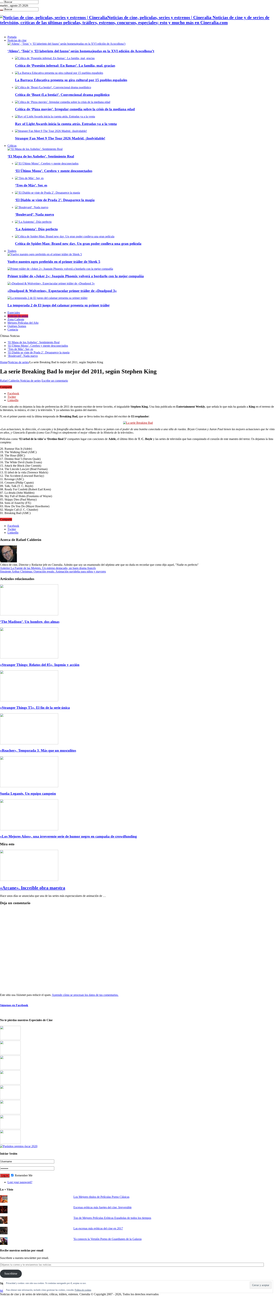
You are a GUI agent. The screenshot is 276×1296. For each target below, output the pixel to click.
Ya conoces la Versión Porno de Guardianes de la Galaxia (107, 1239)
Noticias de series (18, 316)
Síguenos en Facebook (14, 1005)
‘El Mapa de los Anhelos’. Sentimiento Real (41, 156)
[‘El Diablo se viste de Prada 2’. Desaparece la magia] (47, 192)
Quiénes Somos (17, 326)
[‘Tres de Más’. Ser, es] (29, 178)
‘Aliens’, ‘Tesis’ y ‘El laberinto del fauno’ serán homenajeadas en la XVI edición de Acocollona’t (81, 51)
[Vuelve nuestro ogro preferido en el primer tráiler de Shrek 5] (45, 254)
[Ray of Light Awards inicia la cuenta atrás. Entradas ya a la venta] (55, 116)
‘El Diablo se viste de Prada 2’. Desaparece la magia (55, 200)
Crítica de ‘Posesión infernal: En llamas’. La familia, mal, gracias (65, 65)
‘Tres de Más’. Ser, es (31, 185)
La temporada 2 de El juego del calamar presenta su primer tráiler (59, 305)
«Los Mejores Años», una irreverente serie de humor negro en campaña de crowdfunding (68, 836)
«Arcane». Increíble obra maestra (32, 887)
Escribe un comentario (54, 380)
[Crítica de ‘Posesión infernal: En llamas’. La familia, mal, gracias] (55, 58)
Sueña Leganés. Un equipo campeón (28, 793)
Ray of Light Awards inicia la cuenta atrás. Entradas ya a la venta (66, 124)
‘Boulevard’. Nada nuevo (34, 214)
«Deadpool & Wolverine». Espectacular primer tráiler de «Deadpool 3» (62, 291)
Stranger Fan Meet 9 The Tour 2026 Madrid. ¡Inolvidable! (60, 138)
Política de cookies (83, 1290)
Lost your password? (20, 1182)
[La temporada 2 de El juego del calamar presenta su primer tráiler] (47, 298)
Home (3, 362)
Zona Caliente (16, 319)
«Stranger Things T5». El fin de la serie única (35, 708)
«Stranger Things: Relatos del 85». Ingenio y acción (39, 665)
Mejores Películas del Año (23, 322)
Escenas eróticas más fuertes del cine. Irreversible (102, 1207)
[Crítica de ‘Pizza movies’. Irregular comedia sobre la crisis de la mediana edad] (62, 102)
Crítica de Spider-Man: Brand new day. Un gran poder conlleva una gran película (78, 244)
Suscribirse (10, 1273)
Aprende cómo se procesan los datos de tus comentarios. (85, 994)
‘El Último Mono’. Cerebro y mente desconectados (53, 171)
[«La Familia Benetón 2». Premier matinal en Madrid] (10, 1083)
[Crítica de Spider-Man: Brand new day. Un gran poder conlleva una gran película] (64, 236)
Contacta (13, 329)
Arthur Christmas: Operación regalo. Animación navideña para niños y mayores (53, 571)
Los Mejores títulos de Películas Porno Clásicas (101, 1196)
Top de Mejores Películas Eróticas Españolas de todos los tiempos (112, 1217)
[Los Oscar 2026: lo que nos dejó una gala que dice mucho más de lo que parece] (10, 1113)
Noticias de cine (17, 40)
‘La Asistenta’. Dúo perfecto (36, 229)
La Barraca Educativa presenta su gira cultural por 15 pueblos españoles (71, 80)
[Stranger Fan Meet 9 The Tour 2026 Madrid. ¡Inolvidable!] (51, 131)
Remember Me (23, 1175)
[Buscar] (1, 2)
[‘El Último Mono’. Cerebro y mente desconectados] (46, 163)
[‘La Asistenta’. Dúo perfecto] (33, 221)
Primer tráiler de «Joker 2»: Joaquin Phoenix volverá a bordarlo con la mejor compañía (76, 276)
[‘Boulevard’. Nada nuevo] (31, 207)
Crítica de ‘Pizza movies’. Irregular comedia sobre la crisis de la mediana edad (75, 109)
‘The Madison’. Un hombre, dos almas (29, 622)
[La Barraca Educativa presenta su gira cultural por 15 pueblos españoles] (59, 72)
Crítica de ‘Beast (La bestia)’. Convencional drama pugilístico (62, 95)
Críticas (12, 145)
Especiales (14, 312)
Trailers (12, 251)
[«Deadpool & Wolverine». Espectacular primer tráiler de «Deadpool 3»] (51, 283)
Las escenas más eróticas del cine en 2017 (98, 1228)
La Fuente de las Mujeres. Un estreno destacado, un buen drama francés (48, 568)
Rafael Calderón (10, 380)
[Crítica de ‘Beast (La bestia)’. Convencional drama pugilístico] (53, 87)
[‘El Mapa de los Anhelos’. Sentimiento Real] (35, 149)
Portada (12, 37)
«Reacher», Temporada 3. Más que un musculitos (38, 750)
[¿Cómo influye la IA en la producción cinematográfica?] (10, 1053)
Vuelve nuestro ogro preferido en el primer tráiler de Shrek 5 (54, 262)
